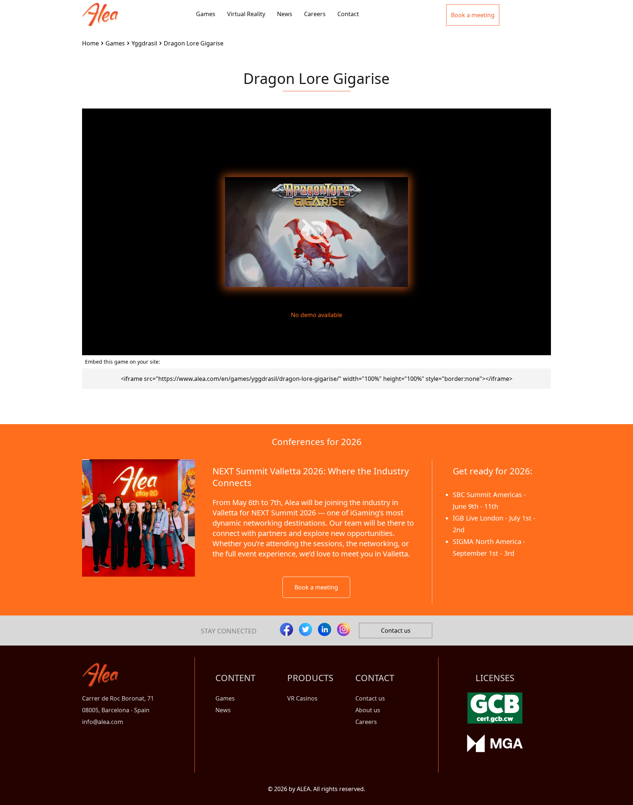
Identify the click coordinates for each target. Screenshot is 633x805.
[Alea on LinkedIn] (324, 629)
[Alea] (100, 9)
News (284, 14)
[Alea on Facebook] (286, 629)
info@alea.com (102, 722)
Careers (315, 14)
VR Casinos (302, 698)
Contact (348, 14)
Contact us (396, 630)
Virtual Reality (246, 14)
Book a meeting (316, 587)
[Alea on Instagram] (343, 629)
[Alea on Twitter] (305, 629)
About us (367, 710)
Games (205, 14)
